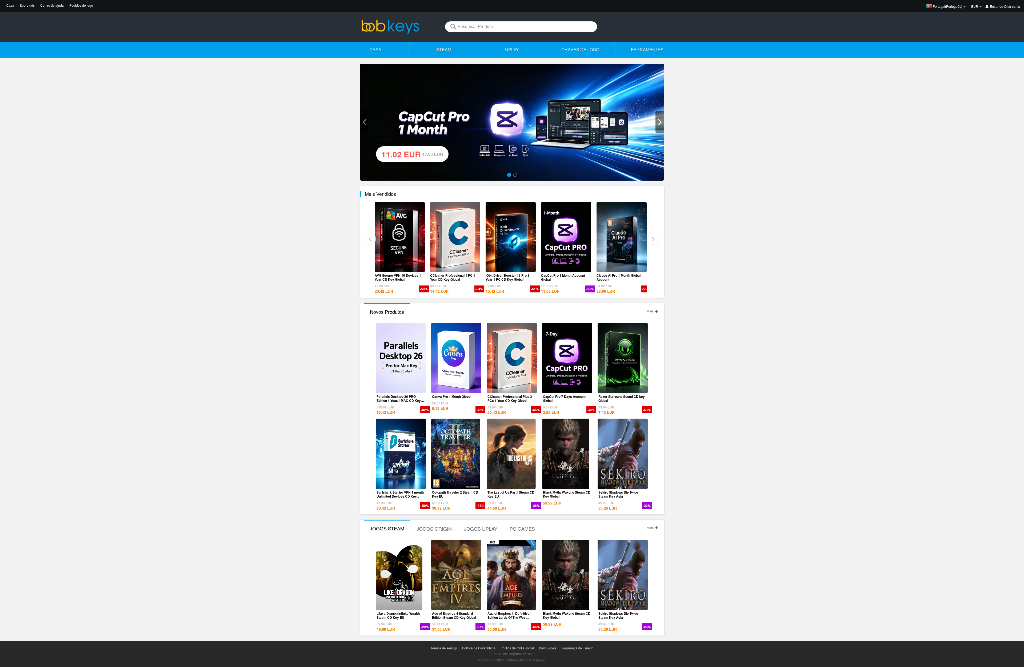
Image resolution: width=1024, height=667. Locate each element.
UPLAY (512, 49)
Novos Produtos (387, 311)
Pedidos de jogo (81, 5)
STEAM (443, 49)
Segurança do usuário (577, 648)
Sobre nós (27, 5)
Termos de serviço (444, 648)
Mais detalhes (401, 268)
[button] (364, 122)
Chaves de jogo (580, 49)
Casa (10, 5)
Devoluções (547, 648)
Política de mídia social (517, 648)
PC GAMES (522, 528)
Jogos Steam (387, 528)
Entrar (994, 6)
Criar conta (1012, 6)
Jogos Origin (434, 528)
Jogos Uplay (480, 528)
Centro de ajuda (52, 5)
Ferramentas (647, 49)
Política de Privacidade (478, 648)
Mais (650, 311)
